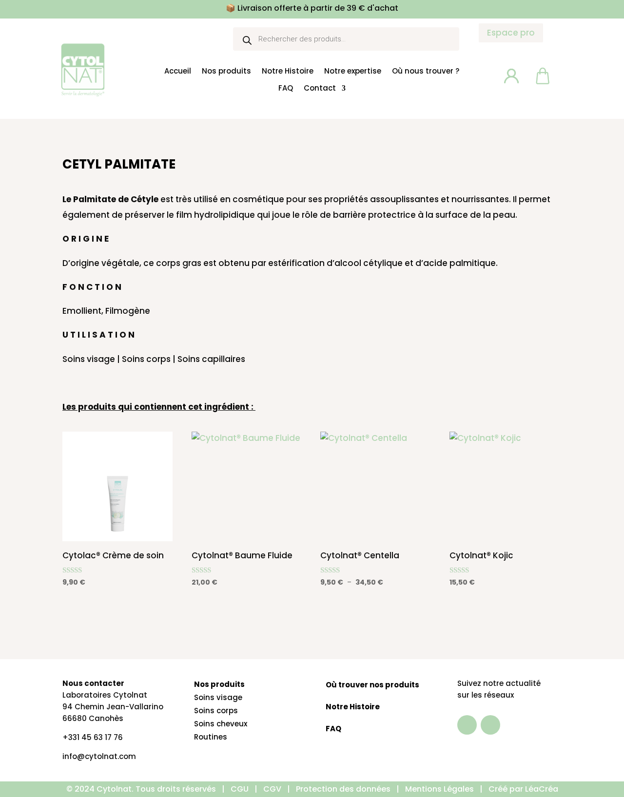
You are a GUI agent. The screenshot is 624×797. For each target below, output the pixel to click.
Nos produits (226, 71)
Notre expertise (352, 71)
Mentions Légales (440, 789)
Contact (320, 89)
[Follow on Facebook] (467, 725)
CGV (272, 789)
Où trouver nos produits (372, 685)
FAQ (285, 89)
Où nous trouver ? (425, 71)
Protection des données (343, 789)
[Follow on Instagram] (490, 725)
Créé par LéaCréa (523, 789)
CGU (240, 789)
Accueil (177, 71)
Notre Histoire (287, 71)
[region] (127, 715)
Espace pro (511, 32)
